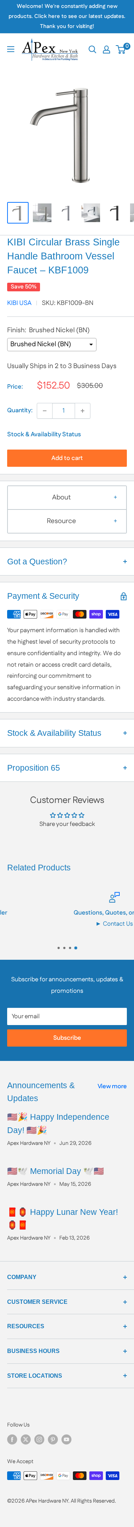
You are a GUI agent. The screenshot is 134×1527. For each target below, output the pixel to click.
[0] (120, 49)
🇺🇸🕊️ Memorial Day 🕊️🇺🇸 (55, 1171)
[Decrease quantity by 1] (44, 410)
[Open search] (92, 49)
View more (112, 1086)
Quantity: (20, 410)
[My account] (106, 49)
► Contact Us (69, 924)
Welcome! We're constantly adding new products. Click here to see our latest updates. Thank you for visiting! (67, 16)
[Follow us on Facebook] (12, 1439)
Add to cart (67, 458)
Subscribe (67, 1038)
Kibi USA (19, 303)
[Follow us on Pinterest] (53, 1439)
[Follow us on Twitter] (26, 1439)
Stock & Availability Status (44, 434)
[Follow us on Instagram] (39, 1439)
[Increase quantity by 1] (82, 410)
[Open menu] (10, 49)
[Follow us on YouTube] (66, 1439)
